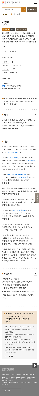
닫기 (35, 114)
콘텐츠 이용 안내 (8, 356)
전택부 (4, 86)
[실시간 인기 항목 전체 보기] (9, 14)
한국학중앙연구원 (8, 369)
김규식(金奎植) (12, 174)
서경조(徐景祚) (13, 152)
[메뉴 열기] (35, 3)
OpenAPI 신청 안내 (28, 374)
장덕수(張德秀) (23, 177)
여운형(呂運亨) (22, 174)
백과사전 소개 (5, 374)
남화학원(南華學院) (19, 210)
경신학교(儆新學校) (13, 158)
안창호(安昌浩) (31, 160)
